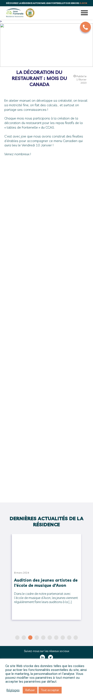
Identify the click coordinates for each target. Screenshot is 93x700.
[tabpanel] (46, 579)
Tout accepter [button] (50, 690)
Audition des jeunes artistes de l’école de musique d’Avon (46, 582)
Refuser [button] (30, 690)
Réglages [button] (12, 690)
